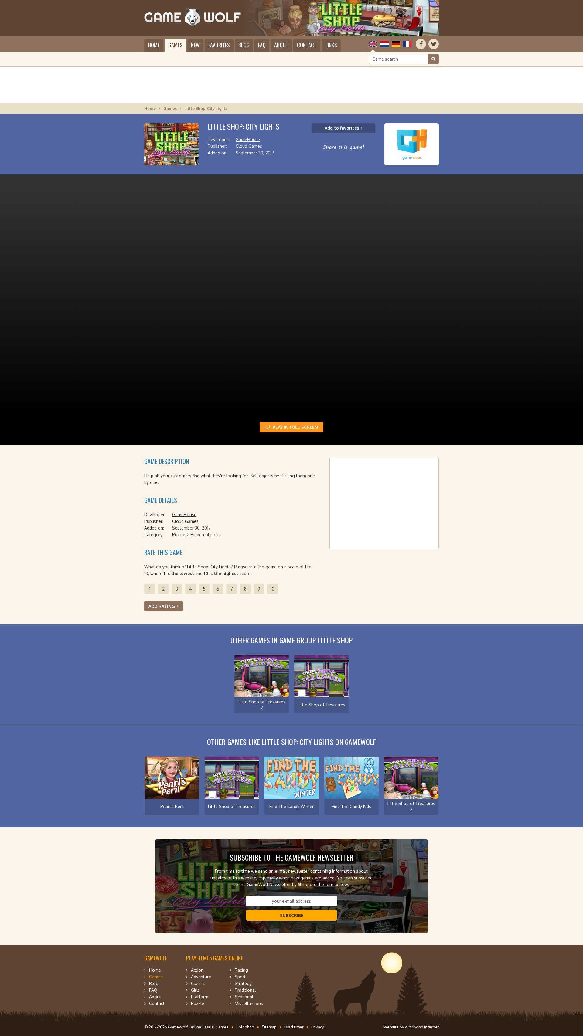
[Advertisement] (291, 85)
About (281, 45)
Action (197, 970)
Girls (195, 990)
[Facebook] (421, 44)
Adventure (201, 976)
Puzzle (178, 534)
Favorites (219, 45)
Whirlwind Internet (422, 1026)
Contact (307, 45)
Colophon (245, 1026)
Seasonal (244, 996)
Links (331, 45)
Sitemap (269, 1026)
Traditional (245, 990)
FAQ (262, 45)
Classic (198, 983)
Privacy (317, 1026)
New (195, 45)
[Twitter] (433, 44)
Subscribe (291, 915)
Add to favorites (342, 127)
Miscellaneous (249, 1003)
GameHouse (248, 139)
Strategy (243, 983)
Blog (244, 45)
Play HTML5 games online (214, 958)
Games (175, 45)
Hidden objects (205, 534)
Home (154, 45)
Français (407, 44)
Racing (241, 970)
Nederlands (384, 44)
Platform (199, 996)
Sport (240, 976)
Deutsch (396, 44)
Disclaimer (294, 1026)
